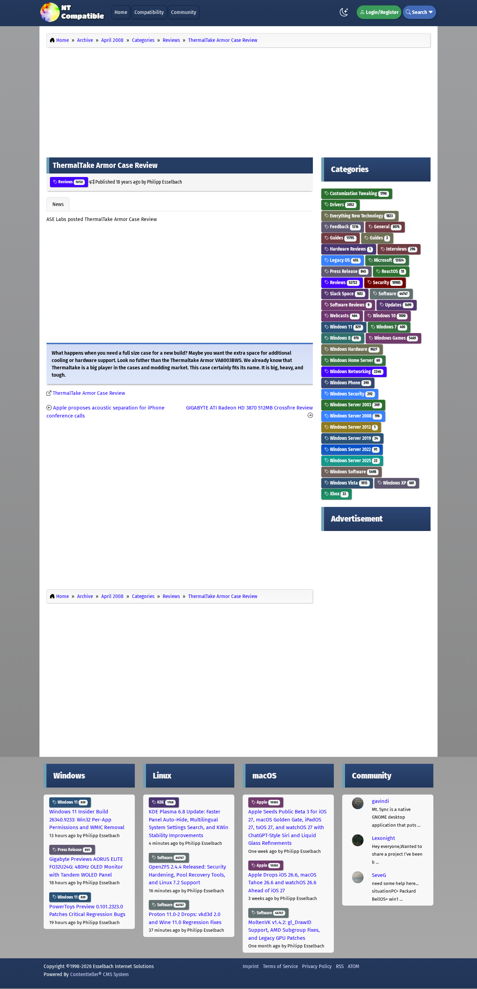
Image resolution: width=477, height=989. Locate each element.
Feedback (343, 226)
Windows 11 (345, 327)
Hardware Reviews (349, 249)
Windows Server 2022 (353, 449)
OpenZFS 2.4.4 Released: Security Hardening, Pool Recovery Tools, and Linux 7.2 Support (187, 875)
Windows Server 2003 (354, 404)
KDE (165, 802)
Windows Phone (349, 382)
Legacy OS (343, 260)
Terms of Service (280, 966)
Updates (397, 305)
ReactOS (392, 271)
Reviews (70, 181)
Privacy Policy (317, 966)
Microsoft (388, 260)
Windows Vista (348, 483)
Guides (341, 238)
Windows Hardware (353, 349)
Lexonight (383, 838)
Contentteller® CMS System (99, 974)
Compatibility (149, 12)
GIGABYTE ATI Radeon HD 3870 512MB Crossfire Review (249, 408)
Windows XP (398, 483)
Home (121, 12)
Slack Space (346, 293)
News (58, 204)
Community (183, 12)
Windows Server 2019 (353, 438)
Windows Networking (355, 371)
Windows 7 (390, 327)
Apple (267, 802)
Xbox (337, 493)
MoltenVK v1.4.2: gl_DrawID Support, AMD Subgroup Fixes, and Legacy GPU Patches (284, 930)
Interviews (400, 249)
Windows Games (394, 338)
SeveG (379, 875)
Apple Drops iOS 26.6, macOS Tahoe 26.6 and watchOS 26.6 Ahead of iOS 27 (282, 883)
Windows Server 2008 (354, 416)
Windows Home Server (354, 360)
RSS (340, 966)
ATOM (353, 966)
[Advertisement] (238, 100)
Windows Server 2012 (352, 427)
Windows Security (351, 394)
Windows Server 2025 (353, 460)
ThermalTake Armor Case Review (89, 393)
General (386, 226)
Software (392, 293)
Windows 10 (388, 315)
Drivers (341, 204)
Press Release (347, 271)
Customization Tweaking (358, 193)
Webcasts (343, 315)
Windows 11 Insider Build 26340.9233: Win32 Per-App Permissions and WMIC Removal (86, 820)
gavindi (380, 801)
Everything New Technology (361, 216)
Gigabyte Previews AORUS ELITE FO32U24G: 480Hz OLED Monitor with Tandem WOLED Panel (86, 867)
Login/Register (381, 12)
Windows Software (352, 471)
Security (386, 282)
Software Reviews (349, 305)
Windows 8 (344, 338)
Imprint (251, 966)
